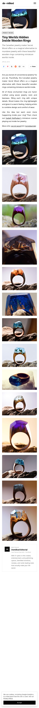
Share (34, 66)
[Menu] (35, 3)
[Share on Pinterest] (7, 66)
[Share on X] (11, 66)
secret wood (16, 126)
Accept (19, 703)
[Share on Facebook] (3, 66)
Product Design (8, 33)
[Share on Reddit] (15, 66)
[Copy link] (23, 66)
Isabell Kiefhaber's (13, 118)
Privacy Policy (8, 698)
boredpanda (30, 126)
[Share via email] (19, 66)
